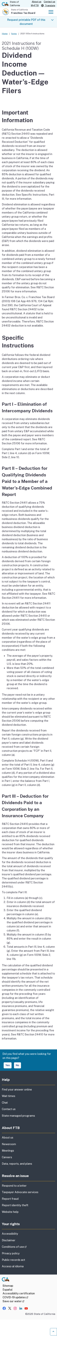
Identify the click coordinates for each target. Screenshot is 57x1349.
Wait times (8, 1096)
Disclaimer (8, 1240)
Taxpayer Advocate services (20, 1192)
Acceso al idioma (13, 1266)
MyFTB (35, 5)
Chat (5, 1102)
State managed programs (18, 1115)
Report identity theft (15, 1205)
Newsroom (9, 1144)
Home (5, 33)
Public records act (13, 1259)
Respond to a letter (14, 1185)
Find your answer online (17, 1089)
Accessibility (10, 1233)
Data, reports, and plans (17, 1163)
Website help (10, 1211)
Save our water (13, 1301)
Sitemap (8, 1285)
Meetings (8, 1150)
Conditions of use (23, 1246)
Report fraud (10, 1198)
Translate (49, 5)
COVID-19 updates (15, 1297)
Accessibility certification (19, 1293)
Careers (7, 1157)
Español (7, 1289)
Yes (7, 1065)
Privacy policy (11, 1253)
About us (36, 1)
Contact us (49, 1)
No (17, 1065)
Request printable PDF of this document (26, 21)
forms (14, 33)
